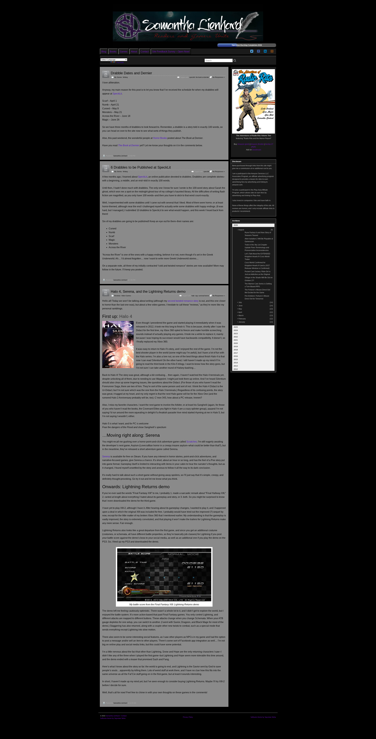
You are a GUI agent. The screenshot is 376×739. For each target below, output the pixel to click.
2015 (236, 359)
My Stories (118, 77)
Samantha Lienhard (120, 156)
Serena (106, 456)
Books (113, 51)
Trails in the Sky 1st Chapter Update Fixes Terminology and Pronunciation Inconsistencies (257, 247)
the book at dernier (202, 77)
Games (123, 51)
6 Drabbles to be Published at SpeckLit (141, 167)
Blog (103, 51)
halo (193, 296)
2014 (236, 363)
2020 (236, 343)
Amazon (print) (243, 144)
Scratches (191, 441)
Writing (125, 77)
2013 (236, 366)
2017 (236, 353)
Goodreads (256, 150)
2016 (236, 356)
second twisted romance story (183, 301)
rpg (196, 296)
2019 (236, 347)
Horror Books (160, 138)
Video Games (126, 296)
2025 (236, 327)
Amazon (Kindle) (257, 144)
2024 (236, 330)
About (134, 51)
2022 (236, 337)
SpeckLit (117, 93)
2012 (236, 369)
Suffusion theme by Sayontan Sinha (112, 718)
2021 (236, 340)
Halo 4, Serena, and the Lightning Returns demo (148, 291)
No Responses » (219, 77)
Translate (120, 62)
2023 (236, 334)
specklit (192, 77)
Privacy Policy (188, 717)
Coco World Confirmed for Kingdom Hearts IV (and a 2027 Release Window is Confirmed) (257, 265)
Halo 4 (125, 316)
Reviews (117, 296)
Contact (145, 51)
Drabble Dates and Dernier (131, 73)
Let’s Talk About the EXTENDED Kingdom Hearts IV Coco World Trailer (257, 256)
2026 (236, 225)
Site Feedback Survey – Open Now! (170, 51)
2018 (236, 350)
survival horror (204, 296)
